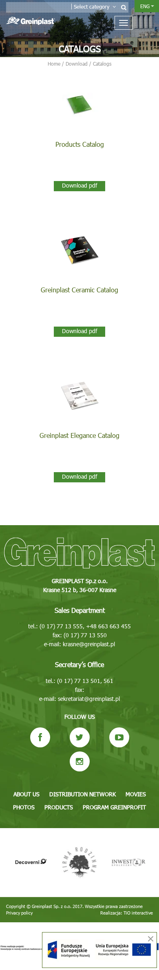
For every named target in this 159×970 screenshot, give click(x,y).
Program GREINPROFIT (114, 807)
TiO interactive (138, 912)
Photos (24, 807)
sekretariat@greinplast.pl (89, 699)
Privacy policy (19, 912)
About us (26, 794)
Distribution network (82, 794)
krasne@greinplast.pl (89, 644)
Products (58, 807)
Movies (136, 794)
